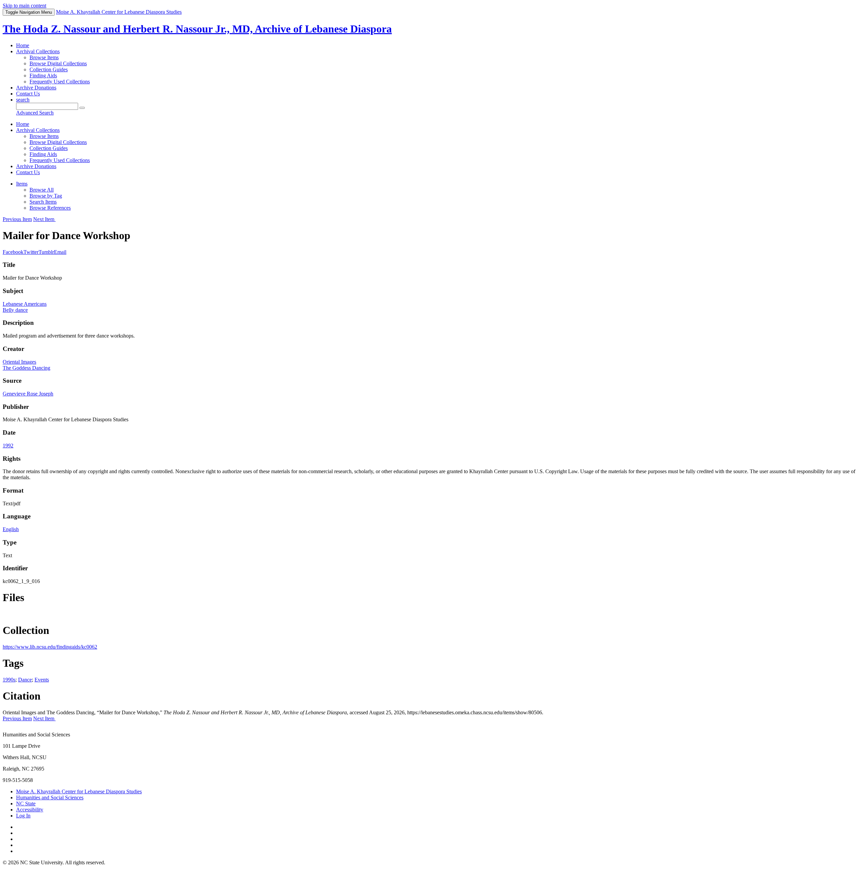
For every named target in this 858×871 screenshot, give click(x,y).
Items (21, 184)
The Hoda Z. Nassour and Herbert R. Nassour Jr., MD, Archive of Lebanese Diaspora (197, 29)
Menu (28, 12)
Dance (25, 679)
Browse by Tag (45, 196)
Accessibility (29, 809)
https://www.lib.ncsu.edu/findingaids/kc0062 (50, 647)
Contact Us (28, 93)
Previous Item (17, 219)
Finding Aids (43, 75)
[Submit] (82, 108)
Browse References (50, 208)
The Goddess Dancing (26, 368)
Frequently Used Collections (59, 81)
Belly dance (15, 310)
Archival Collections (38, 51)
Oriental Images (19, 362)
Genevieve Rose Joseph (28, 393)
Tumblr (46, 252)
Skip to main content (24, 5)
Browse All (41, 190)
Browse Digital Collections (58, 63)
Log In (23, 815)
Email (60, 252)
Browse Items (44, 57)
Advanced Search (35, 113)
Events (42, 679)
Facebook (13, 252)
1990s (9, 679)
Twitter (31, 252)
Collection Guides (48, 69)
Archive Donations (36, 87)
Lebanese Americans (25, 304)
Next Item (44, 219)
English (11, 529)
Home (22, 45)
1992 (8, 445)
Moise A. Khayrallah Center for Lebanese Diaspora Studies (79, 791)
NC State (26, 803)
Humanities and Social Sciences (49, 797)
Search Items (43, 202)
